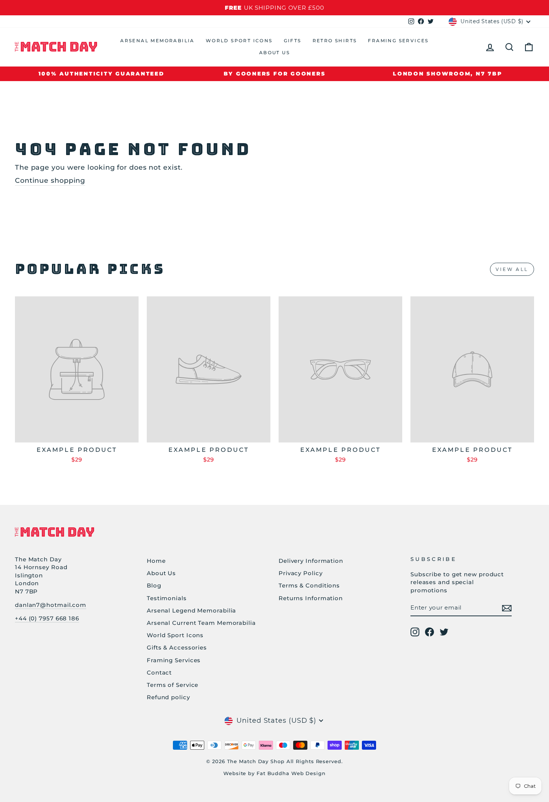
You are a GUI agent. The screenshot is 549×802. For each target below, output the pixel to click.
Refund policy (168, 697)
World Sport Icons (239, 40)
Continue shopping (50, 180)
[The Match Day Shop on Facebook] (429, 631)
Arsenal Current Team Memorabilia (201, 622)
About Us (274, 52)
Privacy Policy (301, 573)
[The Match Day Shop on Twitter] (444, 631)
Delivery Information (311, 560)
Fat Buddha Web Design (291, 773)
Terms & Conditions (309, 585)
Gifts (292, 40)
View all (512, 269)
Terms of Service (172, 684)
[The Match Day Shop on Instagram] (414, 631)
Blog (154, 585)
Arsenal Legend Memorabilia (191, 610)
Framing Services (398, 40)
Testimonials (167, 598)
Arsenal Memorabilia (157, 40)
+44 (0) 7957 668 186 (47, 618)
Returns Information (311, 598)
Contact (159, 672)
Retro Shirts (335, 40)
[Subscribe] (507, 608)
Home (156, 560)
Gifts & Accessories (177, 647)
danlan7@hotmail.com (50, 604)
